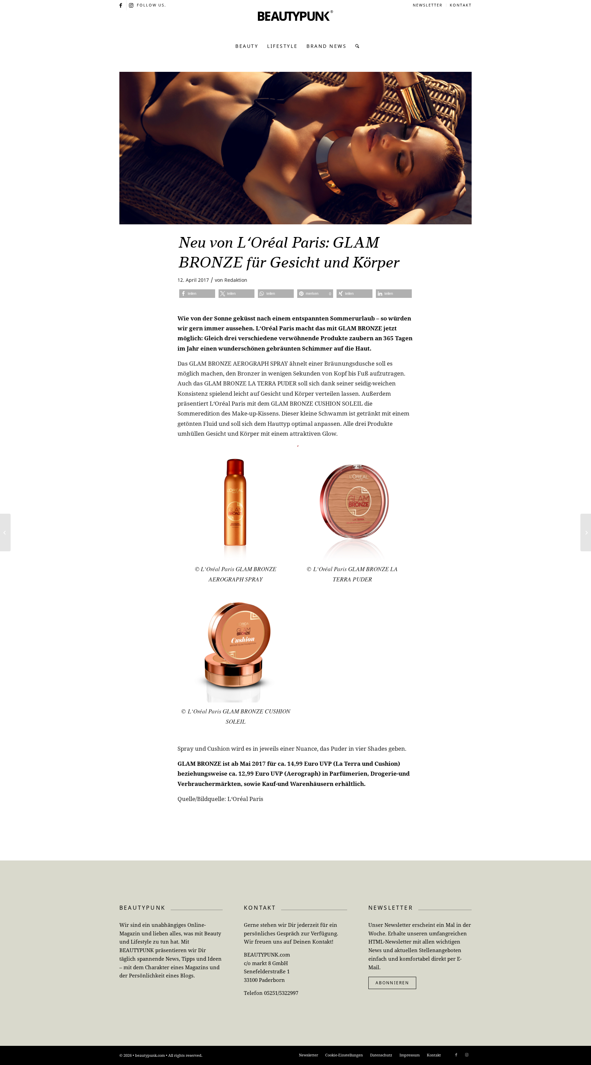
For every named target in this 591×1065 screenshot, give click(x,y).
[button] (197, 293)
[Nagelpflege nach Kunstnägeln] (585, 532)
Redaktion (235, 280)
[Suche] (355, 46)
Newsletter (428, 5)
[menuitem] (427, 5)
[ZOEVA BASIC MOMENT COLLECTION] (5, 532)
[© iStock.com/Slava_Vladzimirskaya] (295, 148)
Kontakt (461, 5)
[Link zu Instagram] (132, 5)
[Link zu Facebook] (121, 5)
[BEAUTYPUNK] (295, 24)
